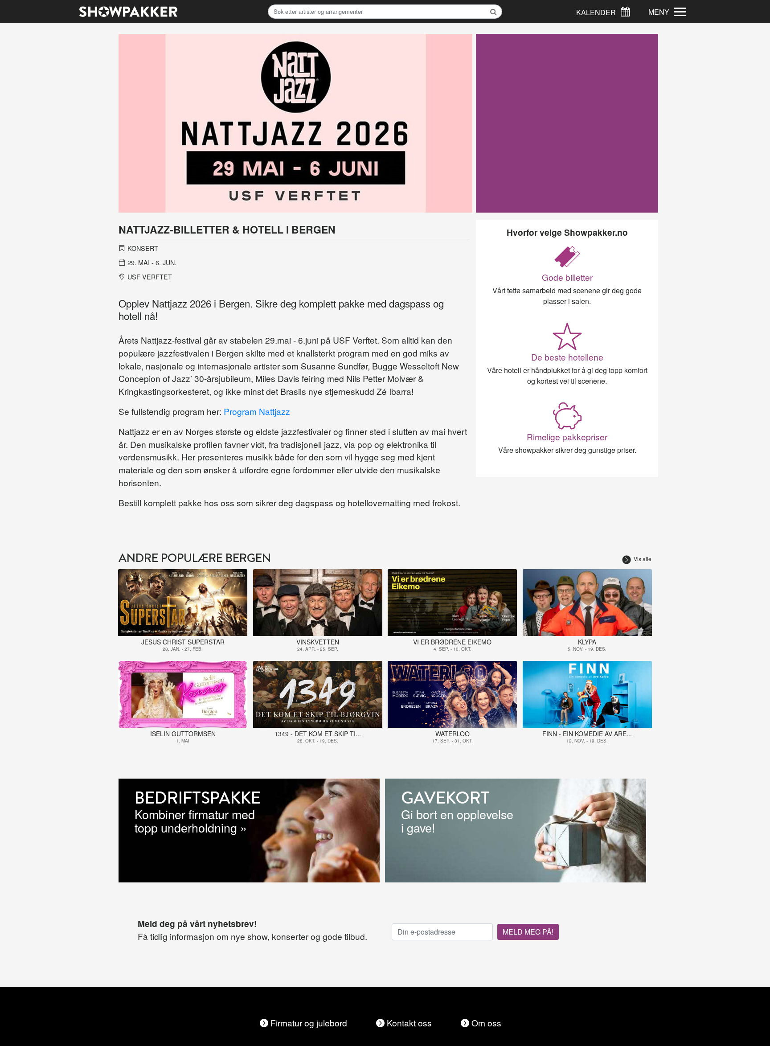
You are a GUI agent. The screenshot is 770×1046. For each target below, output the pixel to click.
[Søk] (625, 10)
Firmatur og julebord (308, 1023)
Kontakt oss (409, 1023)
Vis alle (642, 558)
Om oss (486, 1023)
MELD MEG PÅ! (528, 932)
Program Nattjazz (257, 411)
